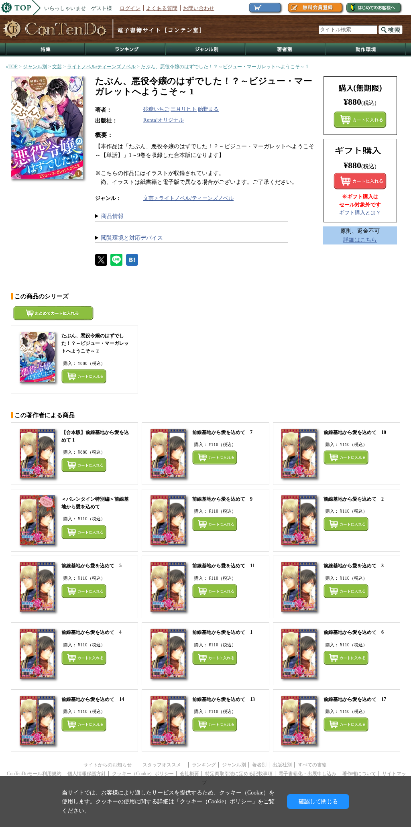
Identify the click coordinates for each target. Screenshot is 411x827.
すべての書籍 (312, 765)
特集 (45, 50)
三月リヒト (184, 109)
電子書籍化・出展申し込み (307, 773)
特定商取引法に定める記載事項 (239, 773)
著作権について (359, 773)
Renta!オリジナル (163, 120)
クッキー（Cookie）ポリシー (143, 773)
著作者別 (286, 50)
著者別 (259, 765)
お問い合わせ (198, 8)
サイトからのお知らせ (109, 765)
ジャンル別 (206, 50)
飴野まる (208, 109)
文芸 (57, 66)
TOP (13, 66)
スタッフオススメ (164, 765)
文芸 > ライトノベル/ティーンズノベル (188, 198)
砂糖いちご (156, 109)
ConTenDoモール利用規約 (34, 773)
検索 (390, 29)
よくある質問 (161, 8)
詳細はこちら (360, 239)
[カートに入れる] (360, 181)
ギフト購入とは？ (360, 213)
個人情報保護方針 (86, 773)
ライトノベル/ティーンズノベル (101, 66)
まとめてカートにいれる (360, 119)
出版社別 (282, 765)
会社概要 (189, 773)
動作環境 (366, 50)
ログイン (130, 8)
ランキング (125, 50)
